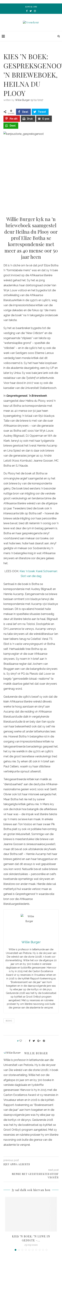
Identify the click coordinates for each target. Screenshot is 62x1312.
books (9, 1021)
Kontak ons (31, 6)
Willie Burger (22, 100)
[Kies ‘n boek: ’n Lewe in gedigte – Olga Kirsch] (31, 1214)
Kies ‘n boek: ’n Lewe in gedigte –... (31, 1238)
